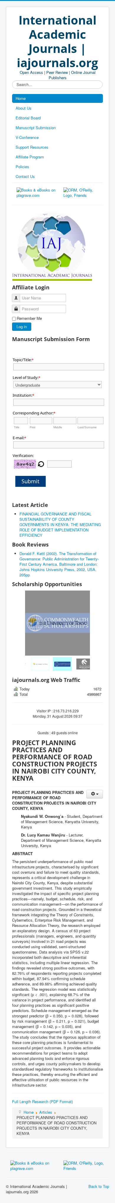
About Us (24, 108)
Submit (31, 481)
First (32, 427)
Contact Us (25, 176)
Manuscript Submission (36, 127)
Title (16, 427)
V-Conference (27, 137)
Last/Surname (87, 427)
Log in (22, 326)
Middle (57, 427)
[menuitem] (35, 664)
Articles (45, 1112)
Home (21, 98)
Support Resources (32, 147)
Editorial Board (28, 118)
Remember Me (29, 318)
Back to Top (98, 1186)
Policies (22, 166)
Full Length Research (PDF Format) (42, 1101)
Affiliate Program (30, 157)
